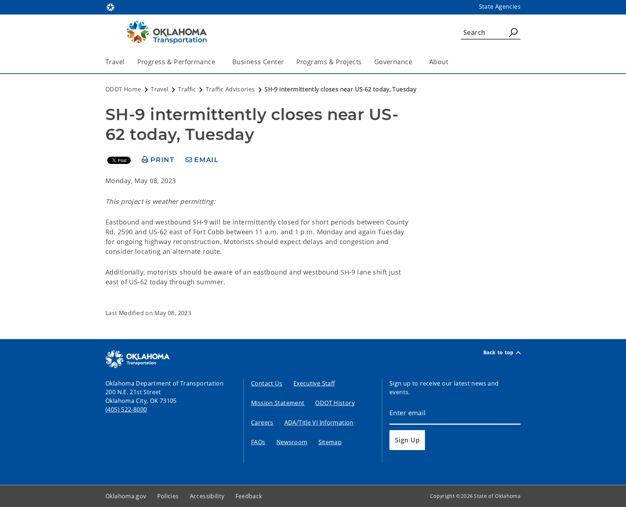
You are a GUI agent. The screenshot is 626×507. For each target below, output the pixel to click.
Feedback (248, 496)
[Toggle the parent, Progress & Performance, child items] (217, 61)
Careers (262, 422)
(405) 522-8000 (126, 409)
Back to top (498, 352)
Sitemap (330, 442)
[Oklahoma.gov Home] (110, 6)
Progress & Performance (176, 61)
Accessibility (207, 496)
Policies (168, 496)
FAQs (258, 442)
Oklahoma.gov (125, 496)
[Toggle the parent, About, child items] (450, 61)
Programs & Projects (329, 61)
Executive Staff (314, 383)
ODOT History (335, 403)
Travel (115, 61)
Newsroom (292, 442)
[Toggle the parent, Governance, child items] (414, 61)
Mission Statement (277, 403)
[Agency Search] (513, 32)
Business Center (258, 61)
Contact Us (267, 383)
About (438, 61)
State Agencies (500, 7)
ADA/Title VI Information (319, 422)
